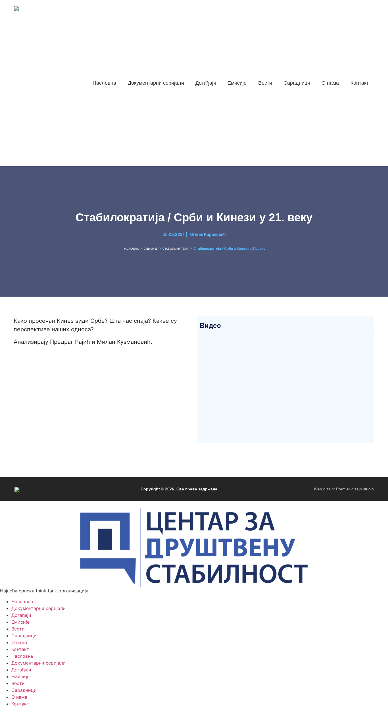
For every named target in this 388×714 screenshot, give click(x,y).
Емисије (151, 248)
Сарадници (24, 635)
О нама (19, 642)
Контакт (20, 649)
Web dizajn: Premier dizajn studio (344, 489)
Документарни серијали (38, 608)
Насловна (131, 248)
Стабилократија (175, 248)
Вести (18, 629)
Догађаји (21, 615)
